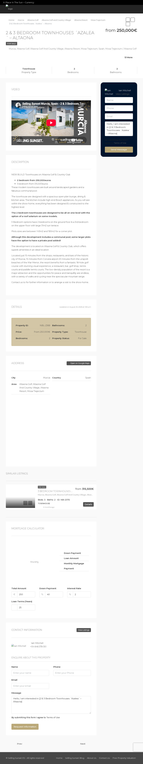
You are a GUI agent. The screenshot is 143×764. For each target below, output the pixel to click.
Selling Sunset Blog (66, 21)
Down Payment (47, 588)
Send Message (119, 149)
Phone (56, 667)
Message (16, 693)
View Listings (83, 630)
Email (14, 680)
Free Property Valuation (117, 21)
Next (82, 743)
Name (14, 667)
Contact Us (98, 21)
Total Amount (18, 588)
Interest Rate (74, 588)
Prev (19, 743)
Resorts (21, 17)
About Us (85, 21)
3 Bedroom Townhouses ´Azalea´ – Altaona (67, 491)
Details (88, 504)
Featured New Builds (42, 17)
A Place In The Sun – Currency (18, 2)
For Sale (11, 44)
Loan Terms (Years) (21, 601)
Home (10, 17)
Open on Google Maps (79, 363)
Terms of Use (53, 717)
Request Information (25, 726)
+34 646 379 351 (38, 646)
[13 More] (115, 61)
